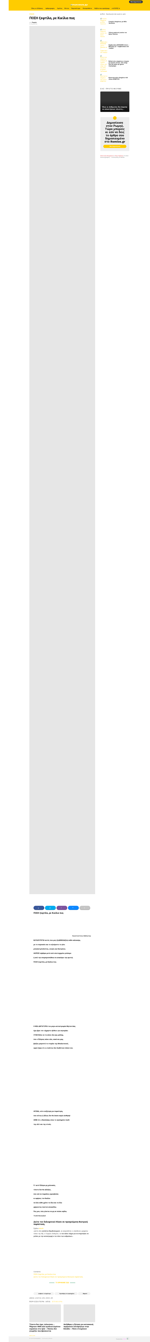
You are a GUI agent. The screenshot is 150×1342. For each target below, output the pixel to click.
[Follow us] (147, 8)
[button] (50, 925)
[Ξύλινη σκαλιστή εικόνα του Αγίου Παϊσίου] (103, 33)
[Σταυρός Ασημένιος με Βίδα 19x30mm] (103, 22)
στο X (41, 1228)
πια (44, 1298)
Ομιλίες (59, 8)
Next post (32, 1335)
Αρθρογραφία (50, 8)
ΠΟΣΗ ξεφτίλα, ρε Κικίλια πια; (45, 1274)
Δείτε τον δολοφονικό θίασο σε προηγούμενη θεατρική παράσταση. (58, 1277)
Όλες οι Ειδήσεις (37, 8)
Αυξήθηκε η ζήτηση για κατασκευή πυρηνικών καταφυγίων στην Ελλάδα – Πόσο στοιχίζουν (78, 1326)
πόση (48, 1298)
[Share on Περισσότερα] (85, 908)
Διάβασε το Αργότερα (44, 1293)
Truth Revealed (40, 1216)
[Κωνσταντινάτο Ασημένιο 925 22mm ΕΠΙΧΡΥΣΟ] (103, 78)
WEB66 (124, 1339)
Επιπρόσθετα (87, 8)
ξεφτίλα (38, 1298)
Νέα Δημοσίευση (136, 2)
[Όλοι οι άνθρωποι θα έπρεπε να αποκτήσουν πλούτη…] (114, 102)
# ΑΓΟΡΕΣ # (116, 8)
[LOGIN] (145, 2)
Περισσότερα (75, 8)
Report (85, 1293)
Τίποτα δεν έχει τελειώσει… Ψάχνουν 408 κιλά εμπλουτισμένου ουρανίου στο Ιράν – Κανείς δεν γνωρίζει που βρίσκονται (44, 1327)
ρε (52, 1298)
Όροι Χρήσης (119, 156)
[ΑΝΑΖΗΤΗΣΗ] (148, 2)
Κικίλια (32, 1298)
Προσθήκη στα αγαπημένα (66, 1293)
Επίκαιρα (57, 1301)
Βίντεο (66, 8)
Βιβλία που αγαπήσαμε (102, 8)
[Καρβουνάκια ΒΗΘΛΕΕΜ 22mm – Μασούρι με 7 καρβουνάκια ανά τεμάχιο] (103, 46)
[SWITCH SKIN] (143, 8)
